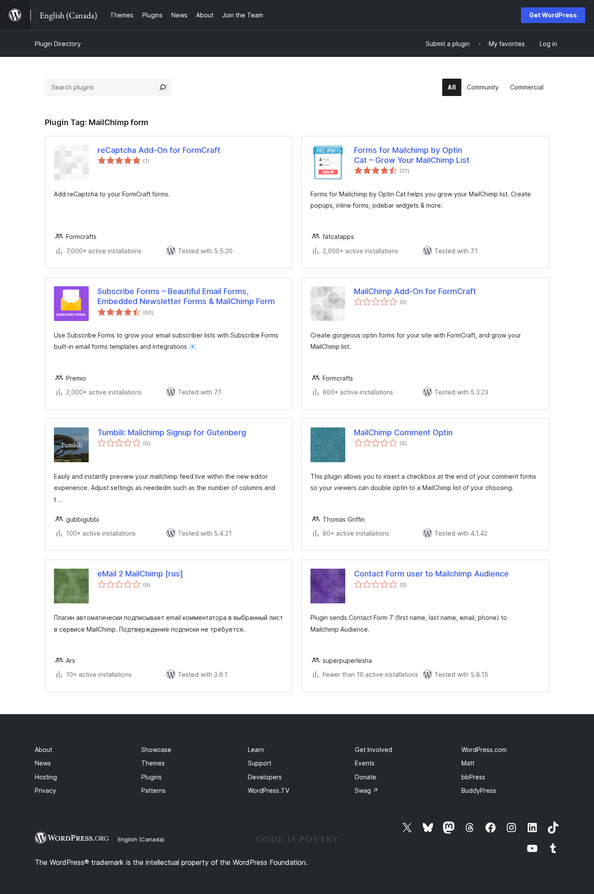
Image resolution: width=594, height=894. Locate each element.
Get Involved (373, 749)
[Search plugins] (162, 87)
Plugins (151, 777)
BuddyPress (478, 790)
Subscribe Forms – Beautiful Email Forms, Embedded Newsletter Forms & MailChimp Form (186, 296)
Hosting (46, 777)
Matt (467, 763)
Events (364, 763)
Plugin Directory (58, 43)
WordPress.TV (268, 790)
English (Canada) (141, 839)
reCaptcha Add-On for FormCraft (158, 150)
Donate (365, 777)
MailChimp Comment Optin (403, 432)
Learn (256, 749)
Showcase (156, 749)
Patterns (153, 790)
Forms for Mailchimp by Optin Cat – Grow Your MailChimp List (412, 155)
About (43, 749)
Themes (153, 763)
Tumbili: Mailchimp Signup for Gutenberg (171, 432)
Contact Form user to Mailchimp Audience (431, 573)
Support (259, 763)
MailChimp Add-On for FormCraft (415, 291)
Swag (366, 790)
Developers (265, 777)
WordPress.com (484, 749)
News (43, 763)
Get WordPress (553, 15)
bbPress (473, 777)
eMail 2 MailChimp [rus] (140, 573)
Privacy (45, 790)
